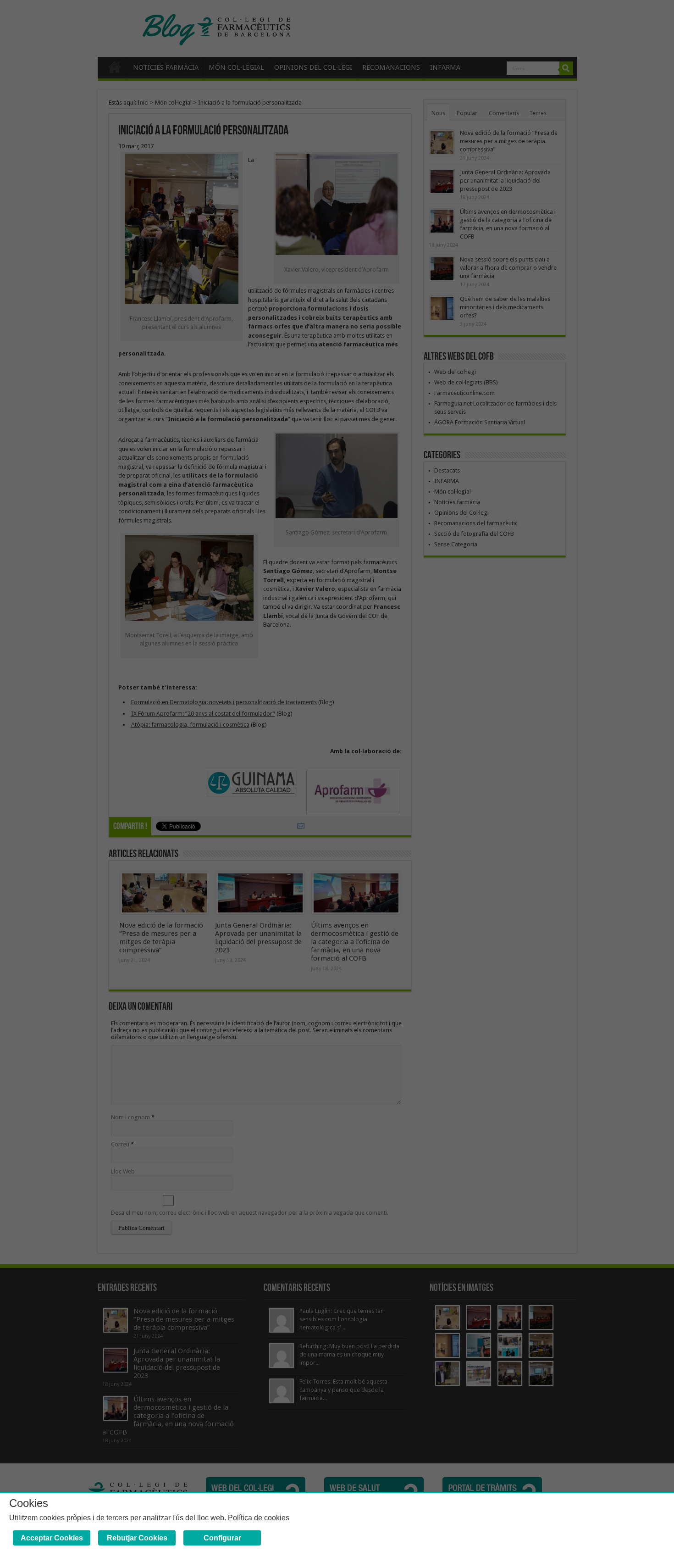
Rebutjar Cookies (137, 1538)
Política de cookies (258, 1518)
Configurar (222, 1538)
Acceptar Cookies (52, 1538)
